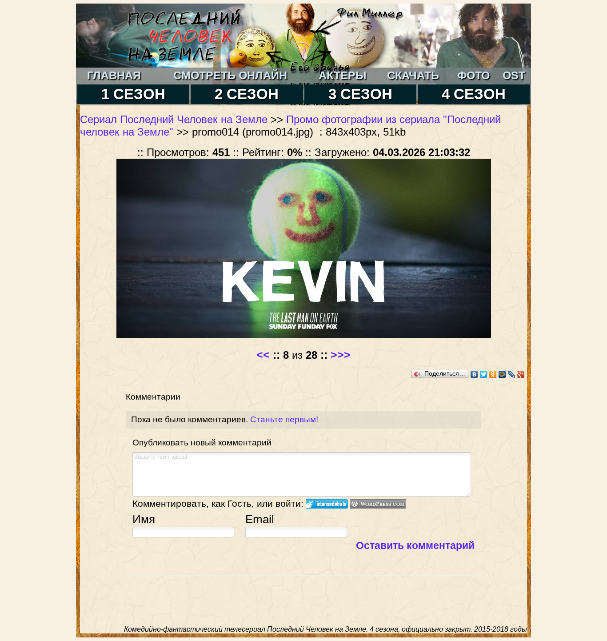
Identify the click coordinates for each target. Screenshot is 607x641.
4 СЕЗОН (474, 94)
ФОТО (473, 75)
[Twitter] (483, 374)
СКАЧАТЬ (413, 75)
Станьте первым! (284, 419)
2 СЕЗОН (247, 94)
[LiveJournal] (511, 374)
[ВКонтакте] (474, 374)
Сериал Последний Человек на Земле (174, 119)
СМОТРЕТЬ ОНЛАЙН (230, 75)
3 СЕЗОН (360, 94)
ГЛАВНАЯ (114, 75)
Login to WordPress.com (378, 504)
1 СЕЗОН (133, 94)
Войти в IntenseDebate (327, 504)
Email (259, 519)
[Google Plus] (521, 374)
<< (263, 355)
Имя (143, 519)
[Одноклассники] (493, 374)
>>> (341, 355)
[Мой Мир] (502, 374)
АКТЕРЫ (342, 75)
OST (514, 75)
